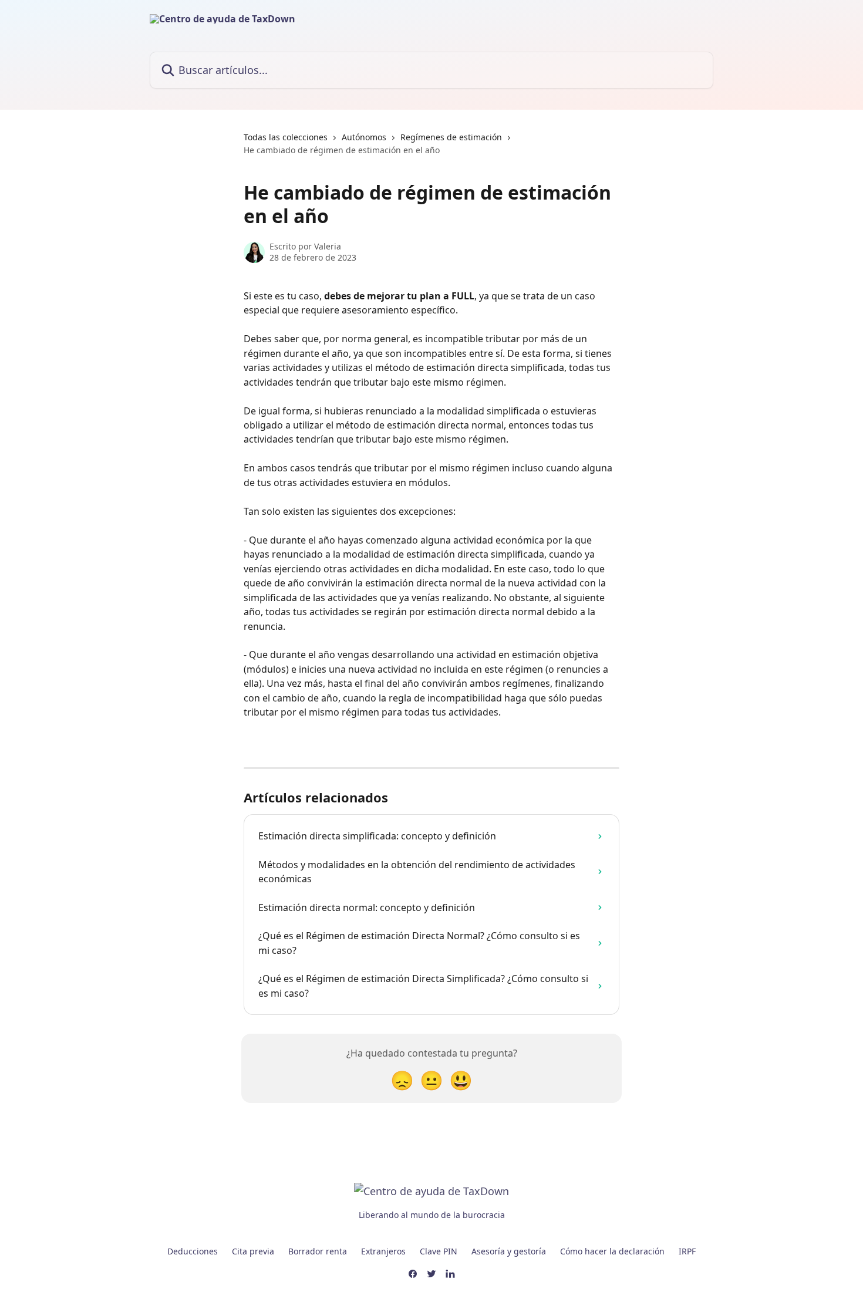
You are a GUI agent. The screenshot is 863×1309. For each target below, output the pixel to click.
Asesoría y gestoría (508, 1251)
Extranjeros (383, 1251)
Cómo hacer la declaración (612, 1251)
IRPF (687, 1251)
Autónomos (364, 137)
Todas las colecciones (286, 137)
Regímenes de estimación (451, 137)
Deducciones (192, 1251)
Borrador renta (317, 1251)
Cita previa (253, 1251)
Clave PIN (438, 1251)
